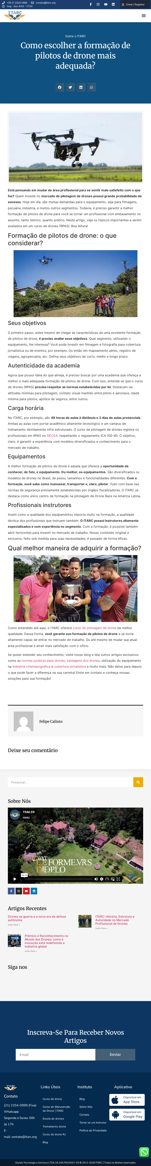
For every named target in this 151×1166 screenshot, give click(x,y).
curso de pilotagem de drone (94, 628)
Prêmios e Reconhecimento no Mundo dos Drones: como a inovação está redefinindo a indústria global (46, 941)
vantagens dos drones (83, 661)
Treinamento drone (54, 1126)
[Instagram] (98, 4)
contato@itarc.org (24, 1137)
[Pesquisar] (138, 782)
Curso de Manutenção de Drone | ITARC (56, 1108)
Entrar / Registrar (135, 4)
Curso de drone (52, 1098)
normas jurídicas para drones (43, 661)
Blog (45, 1142)
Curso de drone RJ (54, 1134)
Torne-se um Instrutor (93, 1122)
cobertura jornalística (70, 666)
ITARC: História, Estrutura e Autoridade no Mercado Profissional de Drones (114, 920)
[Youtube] (105, 4)
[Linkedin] (113, 4)
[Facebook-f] (90, 4)
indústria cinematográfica (31, 666)
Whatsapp (11, 1112)
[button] (144, 15)
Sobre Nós (85, 1106)
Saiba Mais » (14, 925)
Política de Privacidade (93, 1130)
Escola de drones (53, 1118)
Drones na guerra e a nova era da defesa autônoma (37, 918)
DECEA (52, 436)
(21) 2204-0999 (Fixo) (20, 1105)
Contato (84, 1114)
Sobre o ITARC (75, 36)
